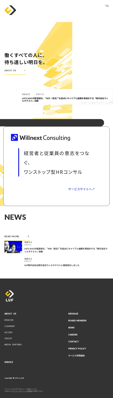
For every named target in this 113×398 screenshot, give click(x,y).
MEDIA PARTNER (13, 344)
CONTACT (73, 341)
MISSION (8, 320)
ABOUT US (10, 313)
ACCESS (8, 332)
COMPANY (9, 326)
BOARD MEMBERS (77, 320)
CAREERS (73, 334)
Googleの (7, 391)
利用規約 (30, 391)
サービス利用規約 (76, 355)
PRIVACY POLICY (77, 348)
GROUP (8, 338)
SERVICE (8, 362)
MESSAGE (73, 313)
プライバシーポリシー (17, 391)
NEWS (71, 327)
